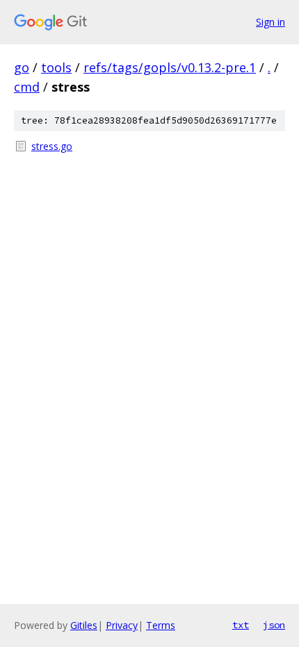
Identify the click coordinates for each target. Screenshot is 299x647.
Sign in (270, 21)
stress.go (51, 146)
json (274, 625)
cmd (27, 86)
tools (56, 67)
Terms (160, 625)
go (21, 67)
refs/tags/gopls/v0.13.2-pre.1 (169, 67)
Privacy (122, 625)
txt (240, 625)
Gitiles (83, 625)
